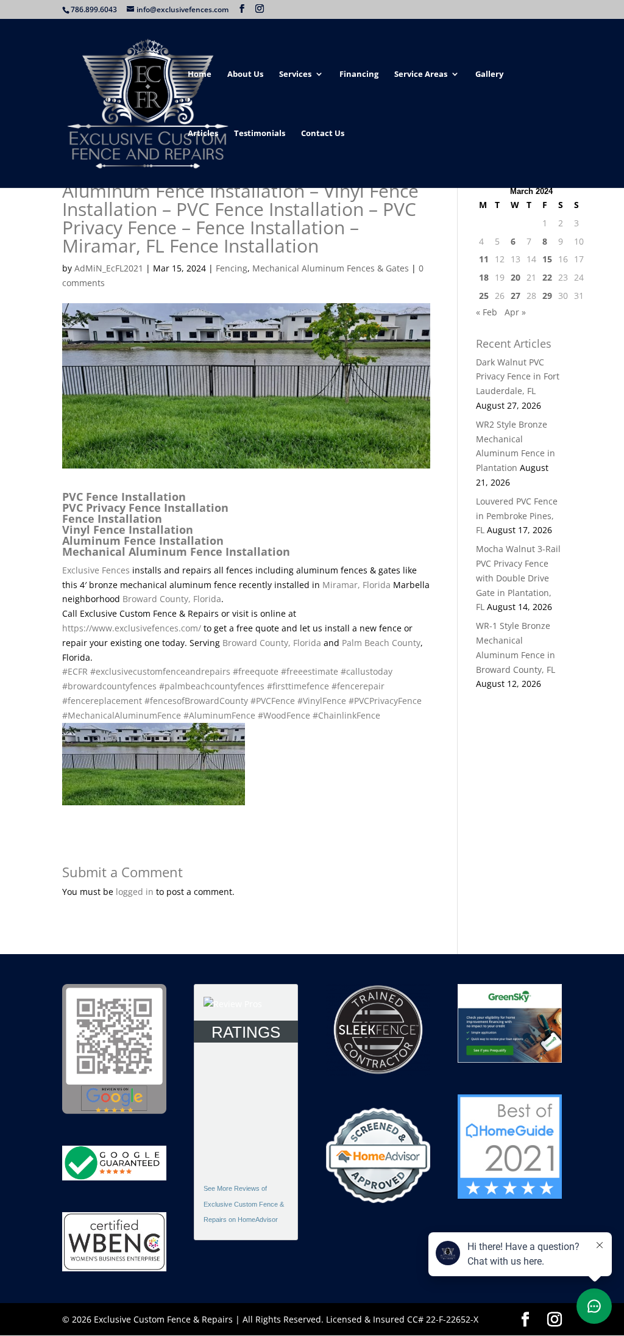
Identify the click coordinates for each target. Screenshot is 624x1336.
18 (484, 277)
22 (547, 277)
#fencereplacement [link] (102, 700)
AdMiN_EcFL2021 (108, 268)
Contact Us (322, 133)
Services (295, 74)
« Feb (486, 312)
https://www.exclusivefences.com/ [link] (131, 628)
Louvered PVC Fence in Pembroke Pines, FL (517, 515)
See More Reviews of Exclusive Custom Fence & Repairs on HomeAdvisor (244, 1204)
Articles (203, 133)
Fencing (231, 268)
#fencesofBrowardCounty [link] (196, 700)
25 (484, 295)
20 (515, 277)
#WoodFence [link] (284, 715)
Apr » (515, 312)
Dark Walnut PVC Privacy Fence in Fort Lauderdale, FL (517, 376)
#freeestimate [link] (309, 671)
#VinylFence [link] (321, 700)
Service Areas (420, 74)
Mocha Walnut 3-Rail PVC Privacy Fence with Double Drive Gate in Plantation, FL (518, 577)
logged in (135, 891)
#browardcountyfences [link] (109, 686)
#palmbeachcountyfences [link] (211, 686)
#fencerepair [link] (358, 686)
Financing (358, 74)
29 (547, 295)
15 (547, 259)
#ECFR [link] (75, 671)
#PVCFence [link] (272, 700)
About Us (245, 74)
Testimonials (259, 133)
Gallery (489, 74)
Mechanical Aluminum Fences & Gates (330, 268)
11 (484, 259)
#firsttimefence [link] (298, 686)
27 (515, 295)
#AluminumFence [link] (219, 715)
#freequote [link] (255, 671)
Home (199, 74)
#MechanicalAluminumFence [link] (121, 715)
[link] (96, 570)
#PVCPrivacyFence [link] (385, 700)
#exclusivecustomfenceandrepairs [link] (160, 671)
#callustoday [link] (366, 671)
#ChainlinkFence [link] (346, 715)
